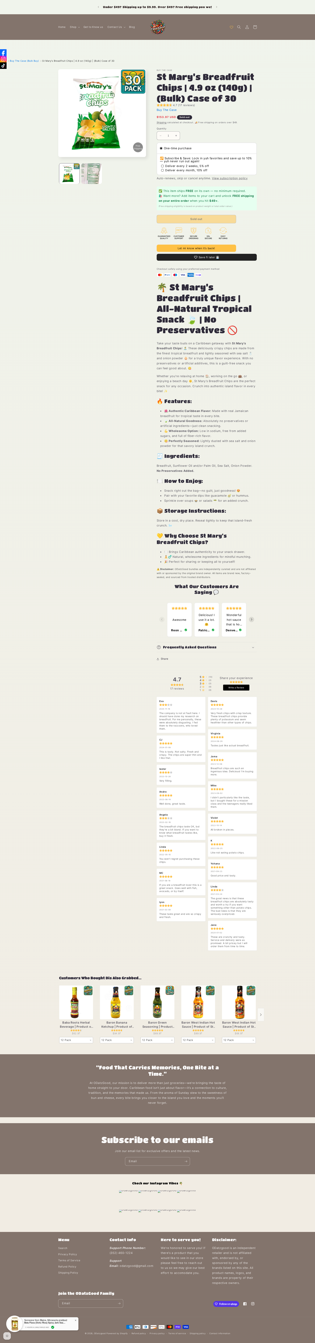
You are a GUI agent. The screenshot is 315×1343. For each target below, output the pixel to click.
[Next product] (261, 1014)
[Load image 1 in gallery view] (69, 173)
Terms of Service (69, 1260)
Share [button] (164, 658)
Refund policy (139, 1333)
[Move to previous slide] (162, 620)
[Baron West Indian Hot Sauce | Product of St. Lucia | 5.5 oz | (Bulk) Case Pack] (239, 1002)
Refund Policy (67, 1266)
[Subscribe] (186, 1161)
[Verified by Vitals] (52, 1327)
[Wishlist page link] (231, 27)
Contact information (219, 1333)
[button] (74, 27)
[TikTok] (3, 65)
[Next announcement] (216, 7)
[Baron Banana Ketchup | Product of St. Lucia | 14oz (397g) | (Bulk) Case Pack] (117, 1002)
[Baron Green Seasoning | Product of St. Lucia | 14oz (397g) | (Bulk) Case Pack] (157, 1002)
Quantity (162, 128)
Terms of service (177, 1333)
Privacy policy (157, 1333)
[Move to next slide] (251, 620)
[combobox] (76, 1040)
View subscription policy (230, 178)
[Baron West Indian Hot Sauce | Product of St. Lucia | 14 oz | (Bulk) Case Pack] (198, 1002)
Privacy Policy (67, 1254)
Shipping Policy (68, 1272)
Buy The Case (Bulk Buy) (24, 60)
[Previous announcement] (98, 7)
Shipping (162, 122)
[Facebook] (3, 52)
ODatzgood (100, 1333)
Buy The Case (167, 110)
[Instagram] (3, 59)
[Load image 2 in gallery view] (91, 173)
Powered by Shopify (117, 1333)
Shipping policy (198, 1333)
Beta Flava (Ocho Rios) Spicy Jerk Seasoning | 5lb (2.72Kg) (44, 1322)
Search (62, 1248)
